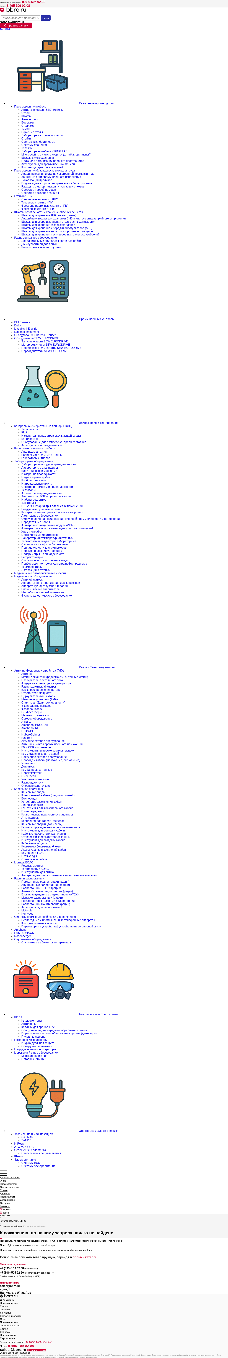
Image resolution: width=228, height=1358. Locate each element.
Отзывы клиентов (9, 1187)
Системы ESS (30, 1162)
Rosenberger (22, 936)
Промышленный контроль (96, 319)
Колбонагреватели (33, 480)
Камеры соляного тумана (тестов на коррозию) (52, 512)
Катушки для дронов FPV (38, 1027)
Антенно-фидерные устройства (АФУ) (39, 670)
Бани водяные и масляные (39, 470)
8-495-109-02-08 (18, 5)
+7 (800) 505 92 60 (12, 1272)
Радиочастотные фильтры (38, 686)
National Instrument (26, 331)
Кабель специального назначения (43, 833)
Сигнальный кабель (34, 859)
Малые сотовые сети (35, 715)
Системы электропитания (38, 1166)
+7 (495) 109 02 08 (12, 1268)
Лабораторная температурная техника (47, 538)
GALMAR (27, 1137)
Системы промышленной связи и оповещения (45, 916)
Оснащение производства (96, 103)
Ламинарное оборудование (39, 515)
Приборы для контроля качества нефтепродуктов (54, 563)
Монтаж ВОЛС (23, 862)
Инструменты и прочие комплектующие (47, 750)
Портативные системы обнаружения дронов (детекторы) (59, 1033)
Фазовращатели (32, 708)
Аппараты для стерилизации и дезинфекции (50, 582)
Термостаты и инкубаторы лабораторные (48, 541)
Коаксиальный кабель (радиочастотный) (47, 795)
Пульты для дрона (33, 1036)
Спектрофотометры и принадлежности (47, 486)
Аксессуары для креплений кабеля (44, 849)
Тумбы (25, 128)
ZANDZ (26, 1140)
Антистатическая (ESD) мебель (42, 109)
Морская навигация (34, 1055)
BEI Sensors (22, 322)
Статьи (3, 1190)
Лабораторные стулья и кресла (42, 135)
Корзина (7, 1209)
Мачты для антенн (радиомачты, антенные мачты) (54, 676)
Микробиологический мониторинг (43, 592)
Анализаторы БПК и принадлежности (46, 496)
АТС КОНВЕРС (24, 1146)
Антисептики (29, 119)
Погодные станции (33, 1059)
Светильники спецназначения (41, 1153)
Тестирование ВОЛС (35, 868)
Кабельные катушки (34, 843)
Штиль (18, 1156)
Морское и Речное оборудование (36, 1052)
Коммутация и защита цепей (40, 753)
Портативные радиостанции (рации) (45, 881)
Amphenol (20, 929)
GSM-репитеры (31, 712)
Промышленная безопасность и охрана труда (44, 170)
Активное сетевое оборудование (43, 740)
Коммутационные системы (39, 923)
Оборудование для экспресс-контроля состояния (53, 442)
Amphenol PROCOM (34, 724)
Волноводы (29, 798)
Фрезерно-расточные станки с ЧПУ (44, 205)
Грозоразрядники (32, 811)
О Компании (7, 1299)
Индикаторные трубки (35, 477)
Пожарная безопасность (30, 1039)
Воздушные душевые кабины (40, 509)
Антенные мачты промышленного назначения (52, 744)
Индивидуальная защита (37, 1043)
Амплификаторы (32, 579)
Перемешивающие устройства (41, 550)
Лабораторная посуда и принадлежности (48, 464)
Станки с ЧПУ (23, 196)
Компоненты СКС (33, 852)
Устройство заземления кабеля (42, 801)
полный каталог (85, 1257)
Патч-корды (29, 856)
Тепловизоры (30, 429)
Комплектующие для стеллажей (42, 167)
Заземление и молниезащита (33, 1134)
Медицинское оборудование (33, 576)
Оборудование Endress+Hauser (35, 335)
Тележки (26, 148)
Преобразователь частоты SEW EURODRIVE (51, 347)
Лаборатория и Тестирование (98, 422)
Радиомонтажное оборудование (35, 237)
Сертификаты (7, 1200)
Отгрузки (5, 1203)
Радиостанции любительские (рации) (45, 904)
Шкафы (26, 116)
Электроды (28, 502)
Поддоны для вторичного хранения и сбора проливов (57, 183)
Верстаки (27, 122)
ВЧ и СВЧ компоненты (36, 747)
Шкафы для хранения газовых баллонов (48, 224)
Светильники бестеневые (38, 141)
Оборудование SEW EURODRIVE (36, 338)
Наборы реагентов (33, 499)
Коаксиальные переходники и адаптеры (47, 814)
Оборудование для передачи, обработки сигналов (54, 1030)
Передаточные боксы (35, 522)
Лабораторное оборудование (33, 461)
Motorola (26, 910)
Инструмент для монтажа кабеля (43, 830)
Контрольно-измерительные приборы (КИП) (43, 426)
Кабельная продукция (28, 788)
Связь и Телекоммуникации (96, 667)
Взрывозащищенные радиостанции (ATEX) (50, 894)
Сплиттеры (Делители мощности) (43, 702)
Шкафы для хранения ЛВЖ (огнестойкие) (48, 215)
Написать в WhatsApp (15, 1292)
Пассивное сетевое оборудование (44, 756)
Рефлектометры (32, 865)
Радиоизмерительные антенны (41, 454)
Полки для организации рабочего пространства (52, 160)
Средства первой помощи (38, 189)
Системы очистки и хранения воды (44, 560)
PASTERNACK (24, 932)
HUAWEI (27, 731)
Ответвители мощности (36, 692)
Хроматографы (31, 531)
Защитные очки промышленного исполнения (51, 176)
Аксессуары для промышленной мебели (48, 164)
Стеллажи (28, 125)
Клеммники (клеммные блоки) (41, 846)
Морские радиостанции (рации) (42, 897)
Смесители (28, 776)
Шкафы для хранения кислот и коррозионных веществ (57, 231)
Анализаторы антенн (35, 451)
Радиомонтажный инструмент (41, 247)
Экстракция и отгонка (35, 569)
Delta (17, 325)
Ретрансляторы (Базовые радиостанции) (48, 900)
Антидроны (28, 1023)
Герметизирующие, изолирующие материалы (51, 827)
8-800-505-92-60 (33, 2)
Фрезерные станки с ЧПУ (38, 208)
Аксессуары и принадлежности (42, 445)
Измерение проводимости (38, 474)
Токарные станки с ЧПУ (37, 202)
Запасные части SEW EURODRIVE (44, 341)
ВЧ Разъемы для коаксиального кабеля (47, 808)
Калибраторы (30, 438)
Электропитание (25, 1159)
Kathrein (26, 737)
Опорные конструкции (36, 785)
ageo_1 (5, 1289)
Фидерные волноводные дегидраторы (46, 683)
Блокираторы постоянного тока (42, 680)
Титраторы (28, 490)
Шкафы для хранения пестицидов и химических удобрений (60, 234)
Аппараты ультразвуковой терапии (44, 585)
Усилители (28, 763)
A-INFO (26, 721)
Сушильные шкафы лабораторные (44, 544)
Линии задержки (32, 804)
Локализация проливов (36, 180)
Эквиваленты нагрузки (36, 705)
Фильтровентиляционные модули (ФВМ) (47, 525)
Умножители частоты (35, 779)
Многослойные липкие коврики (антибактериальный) (56, 154)
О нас (3, 1180)
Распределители (32, 782)
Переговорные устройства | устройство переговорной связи (61, 926)
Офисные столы (32, 132)
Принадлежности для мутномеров (44, 547)
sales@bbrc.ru (12, 22)
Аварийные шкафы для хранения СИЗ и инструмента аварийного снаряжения (73, 218)
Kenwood (27, 913)
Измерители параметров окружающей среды (51, 435)
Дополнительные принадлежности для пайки (51, 240)
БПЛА (18, 1017)
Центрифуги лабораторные (39, 534)
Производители (8, 1184)
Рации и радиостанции (29, 878)
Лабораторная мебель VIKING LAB (44, 151)
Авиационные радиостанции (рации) (45, 884)
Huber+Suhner (30, 734)
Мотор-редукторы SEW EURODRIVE (45, 344)
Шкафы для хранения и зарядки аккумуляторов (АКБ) (56, 228)
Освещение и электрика (30, 1150)
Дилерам (5, 1193)
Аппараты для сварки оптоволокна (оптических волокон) (59, 875)
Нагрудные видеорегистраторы (35, 1049)
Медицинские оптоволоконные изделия (40, 573)
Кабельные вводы (33, 792)
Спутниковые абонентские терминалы (46, 942)
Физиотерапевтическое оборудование (46, 595)
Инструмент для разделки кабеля (43, 840)
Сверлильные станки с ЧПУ (39, 199)
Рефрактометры (32, 557)
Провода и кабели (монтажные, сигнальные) (50, 760)
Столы (25, 112)
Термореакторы (31, 566)
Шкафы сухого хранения (37, 157)
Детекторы (28, 766)
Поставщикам (7, 1196)
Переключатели (31, 772)
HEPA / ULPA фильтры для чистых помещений (52, 506)
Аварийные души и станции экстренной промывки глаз (57, 173)
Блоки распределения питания (41, 689)
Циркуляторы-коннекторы (38, 696)
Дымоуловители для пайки (39, 244)
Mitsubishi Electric (25, 328)
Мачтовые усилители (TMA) (39, 699)
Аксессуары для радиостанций (41, 907)
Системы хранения (34, 144)
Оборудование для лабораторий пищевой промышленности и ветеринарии (71, 518)
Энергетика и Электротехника (98, 1130)
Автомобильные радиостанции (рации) (47, 891)
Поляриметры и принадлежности (43, 553)
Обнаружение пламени (36, 1046)
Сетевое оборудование (36, 718)
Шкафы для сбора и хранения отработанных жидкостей (58, 221)
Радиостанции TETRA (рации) (41, 888)
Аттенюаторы (30, 817)
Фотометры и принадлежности (41, 493)
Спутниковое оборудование (32, 939)
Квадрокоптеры (31, 1020)
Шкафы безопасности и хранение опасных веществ (48, 212)
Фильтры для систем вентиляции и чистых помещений (57, 528)
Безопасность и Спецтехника (98, 1014)
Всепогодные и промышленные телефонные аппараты (58, 920)
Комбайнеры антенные (36, 769)
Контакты (5, 1206)
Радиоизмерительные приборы (35, 448)
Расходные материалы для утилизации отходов (53, 186)
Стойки (26, 138)
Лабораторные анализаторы (40, 467)
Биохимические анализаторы (40, 589)
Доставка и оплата (10, 1177)
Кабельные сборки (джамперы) (41, 824)
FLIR (24, 432)
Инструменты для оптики (38, 872)
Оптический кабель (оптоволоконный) (46, 836)
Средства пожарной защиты (40, 192)
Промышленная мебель (30, 106)
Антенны (27, 673)
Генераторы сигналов (35, 458)
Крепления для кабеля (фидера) (42, 820)
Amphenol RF (30, 728)
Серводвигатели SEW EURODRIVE (45, 351)
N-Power (19, 1143)
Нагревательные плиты (37, 483)
